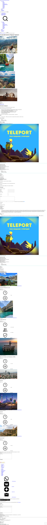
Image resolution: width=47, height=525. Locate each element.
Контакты (2, 10)
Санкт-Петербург (3, 470)
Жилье (2, 29)
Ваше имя (1, 516)
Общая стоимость (2, 521)
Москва (2, 468)
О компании (2, 30)
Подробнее (19, 502)
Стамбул (2, 472)
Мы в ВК (13, 486)
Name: (1, 189)
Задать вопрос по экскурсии (3, 179)
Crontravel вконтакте (3, 13)
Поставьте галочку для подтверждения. (19, 201)
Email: (1, 190)
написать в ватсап (3, 14)
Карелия (4, 27)
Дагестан (4, 2)
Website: (1, 191)
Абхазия (4, 6)
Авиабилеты (2, 465)
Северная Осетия (5, 24)
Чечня (3, 5)
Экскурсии (2, 1)
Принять (1, 503)
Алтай (3, 7)
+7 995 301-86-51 (14, 481)
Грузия (3, 3)
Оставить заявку (2, 178)
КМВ (3, 22)
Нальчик (2, 471)
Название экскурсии (2, 515)
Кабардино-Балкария (5, 4)
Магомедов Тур (15, 317)
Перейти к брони (2, 104)
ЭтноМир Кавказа (19, 285)
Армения (4, 25)
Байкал (3, 8)
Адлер (2, 473)
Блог (1, 9)
